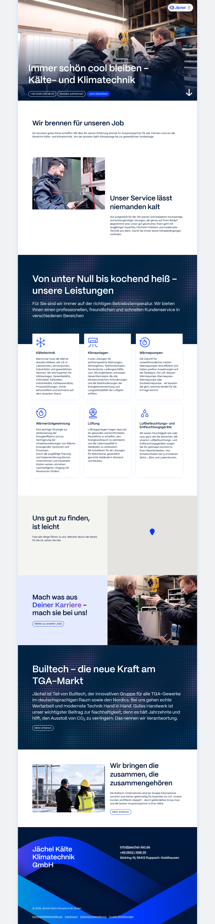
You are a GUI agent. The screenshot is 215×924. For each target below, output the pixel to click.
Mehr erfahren (43, 728)
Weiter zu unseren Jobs (48, 624)
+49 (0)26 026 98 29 (42, 94)
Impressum (71, 917)
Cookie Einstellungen (121, 917)
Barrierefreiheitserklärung (47, 917)
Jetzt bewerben (98, 94)
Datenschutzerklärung (93, 917)
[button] (152, 532)
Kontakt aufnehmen (71, 94)
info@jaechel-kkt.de (135, 847)
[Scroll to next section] (189, 92)
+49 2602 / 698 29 (133, 852)
